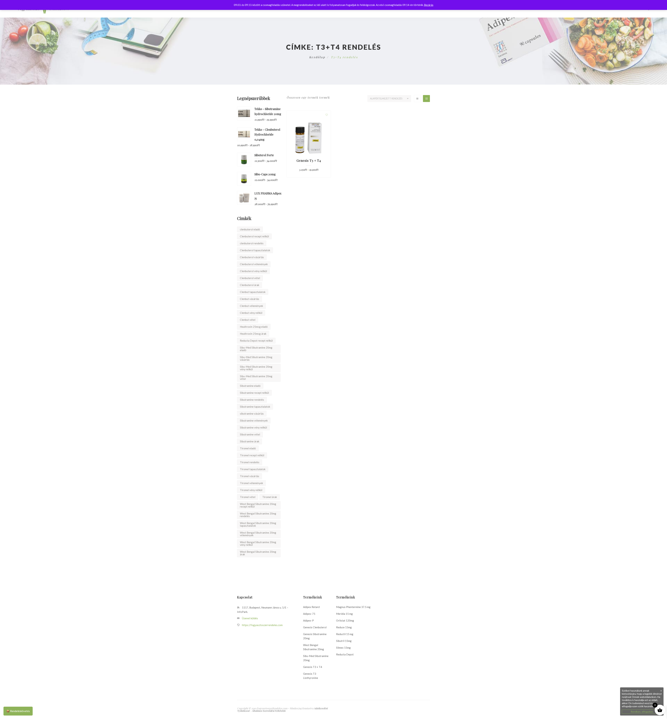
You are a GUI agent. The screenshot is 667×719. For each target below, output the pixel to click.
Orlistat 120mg (345, 620)
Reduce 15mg (344, 627)
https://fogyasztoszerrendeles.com (262, 625)
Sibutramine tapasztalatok (255, 406)
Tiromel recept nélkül (252, 455)
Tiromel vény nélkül (251, 490)
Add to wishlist (326, 114)
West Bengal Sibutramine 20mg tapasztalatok (258, 524)
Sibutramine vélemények (254, 420)
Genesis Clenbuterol (315, 627)
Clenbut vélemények (251, 305)
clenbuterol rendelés (251, 243)
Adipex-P (308, 620)
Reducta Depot (345, 654)
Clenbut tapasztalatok (252, 291)
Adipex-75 (309, 613)
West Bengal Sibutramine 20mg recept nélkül (258, 505)
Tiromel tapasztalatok (252, 469)
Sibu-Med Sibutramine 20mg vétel (256, 377)
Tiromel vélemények (251, 483)
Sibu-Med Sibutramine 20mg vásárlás (256, 358)
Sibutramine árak (249, 441)
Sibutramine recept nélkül (254, 392)
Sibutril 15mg (344, 640)
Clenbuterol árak (249, 285)
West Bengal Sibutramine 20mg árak (258, 553)
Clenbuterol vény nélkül (253, 271)
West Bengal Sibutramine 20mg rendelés (258, 515)
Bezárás (428, 4)
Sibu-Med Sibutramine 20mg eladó (256, 349)
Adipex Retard (311, 606)
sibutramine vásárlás (252, 413)
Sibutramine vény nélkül (253, 427)
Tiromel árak (269, 497)
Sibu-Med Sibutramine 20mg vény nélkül (256, 368)
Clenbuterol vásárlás (252, 257)
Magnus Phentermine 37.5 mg (353, 606)
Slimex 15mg (343, 647)
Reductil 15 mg (344, 634)
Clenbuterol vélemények (254, 264)
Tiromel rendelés (249, 462)
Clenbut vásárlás (249, 298)
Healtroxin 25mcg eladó (254, 326)
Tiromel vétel (247, 497)
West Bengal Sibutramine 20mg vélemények (258, 534)
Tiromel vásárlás (249, 476)
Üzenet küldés (249, 618)
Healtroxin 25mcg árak (253, 333)
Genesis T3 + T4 (312, 666)
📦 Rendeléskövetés (18, 711)
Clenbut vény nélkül (251, 312)
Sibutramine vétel (250, 434)
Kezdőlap (317, 57)
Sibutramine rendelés (252, 399)
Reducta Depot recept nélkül (256, 340)
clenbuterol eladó (250, 229)
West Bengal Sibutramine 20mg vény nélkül (258, 543)
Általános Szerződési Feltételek (269, 710)
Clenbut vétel (247, 319)
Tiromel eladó (248, 448)
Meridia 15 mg (344, 613)
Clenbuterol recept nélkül (254, 236)
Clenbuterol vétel (250, 278)
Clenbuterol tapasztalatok (255, 250)
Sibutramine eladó (250, 385)
